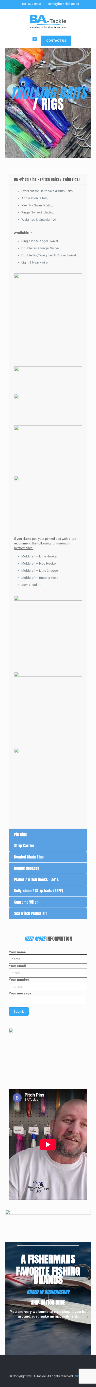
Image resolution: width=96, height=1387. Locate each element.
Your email (17, 966)
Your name (17, 952)
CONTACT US (56, 40)
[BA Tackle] (48, 21)
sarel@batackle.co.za (63, 4)
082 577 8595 (31, 4)
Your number (19, 979)
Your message (20, 993)
